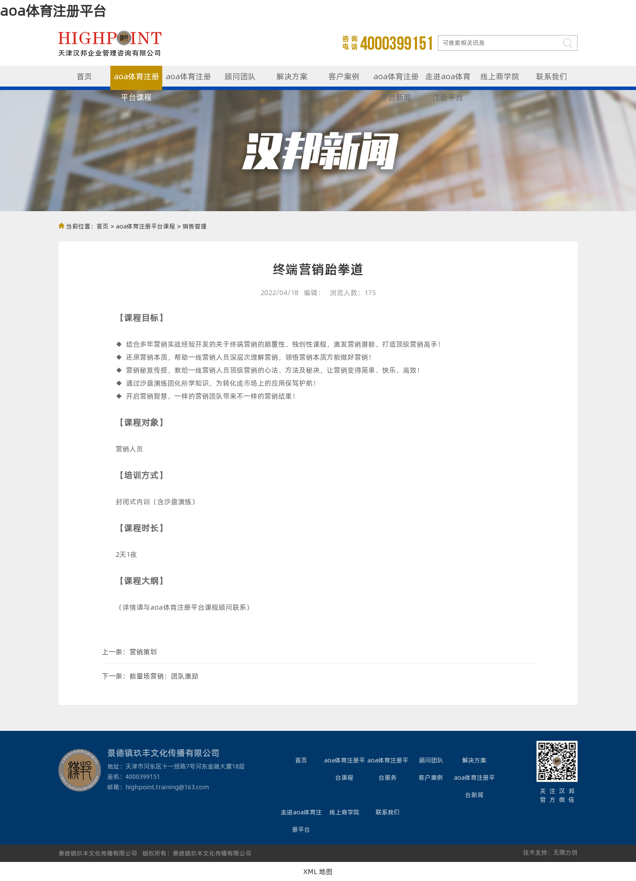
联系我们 (551, 76)
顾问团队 (240, 76)
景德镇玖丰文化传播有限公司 (97, 853)
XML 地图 (318, 871)
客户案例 (344, 76)
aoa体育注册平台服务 (188, 80)
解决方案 (292, 76)
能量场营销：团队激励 (164, 676)
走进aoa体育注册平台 (448, 80)
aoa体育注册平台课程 (136, 80)
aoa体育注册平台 (53, 9)
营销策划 (143, 651)
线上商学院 (499, 76)
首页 (84, 76)
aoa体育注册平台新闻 (396, 80)
